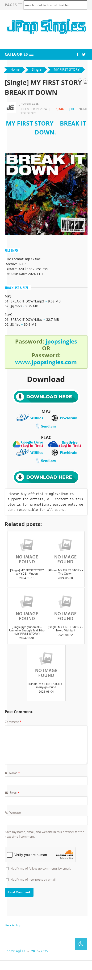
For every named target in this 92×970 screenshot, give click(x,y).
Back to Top (13, 925)
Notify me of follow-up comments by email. (40, 868)
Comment (13, 722)
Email (14, 793)
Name (14, 773)
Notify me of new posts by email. (33, 879)
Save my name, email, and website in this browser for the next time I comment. (44, 834)
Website (15, 812)
